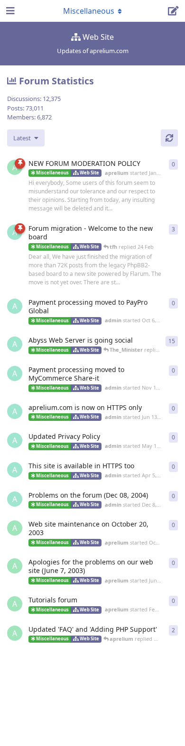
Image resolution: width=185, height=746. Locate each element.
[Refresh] (169, 137)
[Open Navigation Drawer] (9, 11)
